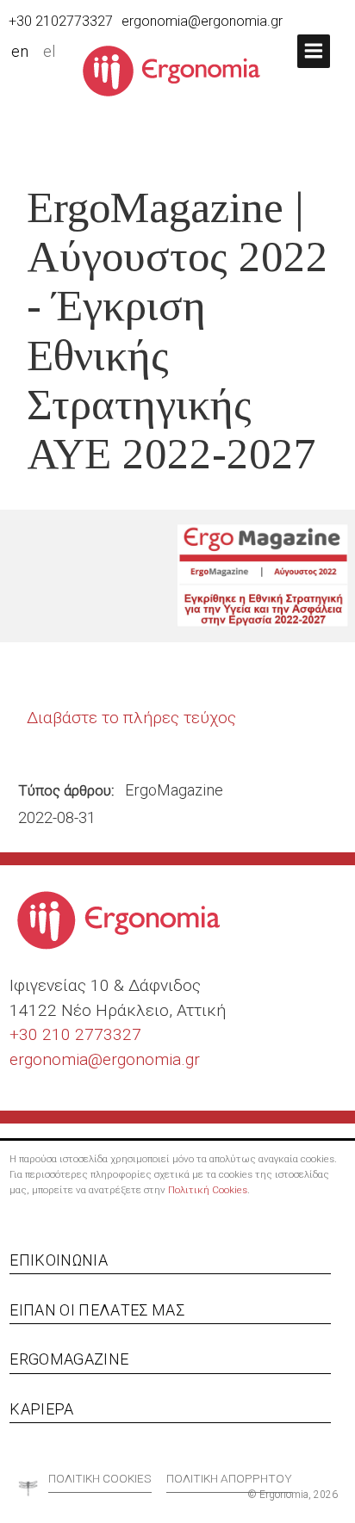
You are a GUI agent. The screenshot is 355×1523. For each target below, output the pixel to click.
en (19, 51)
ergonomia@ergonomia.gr (202, 21)
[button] (313, 51)
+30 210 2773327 (75, 1034)
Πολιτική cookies (100, 1478)
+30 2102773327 (61, 21)
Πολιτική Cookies (207, 1190)
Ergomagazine (68, 1359)
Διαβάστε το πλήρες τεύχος (131, 717)
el (49, 51)
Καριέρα (41, 1409)
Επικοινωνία (58, 1260)
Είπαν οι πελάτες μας (96, 1310)
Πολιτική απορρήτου (229, 1478)
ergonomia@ (56, 1059)
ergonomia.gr (151, 1059)
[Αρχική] (178, 70)
